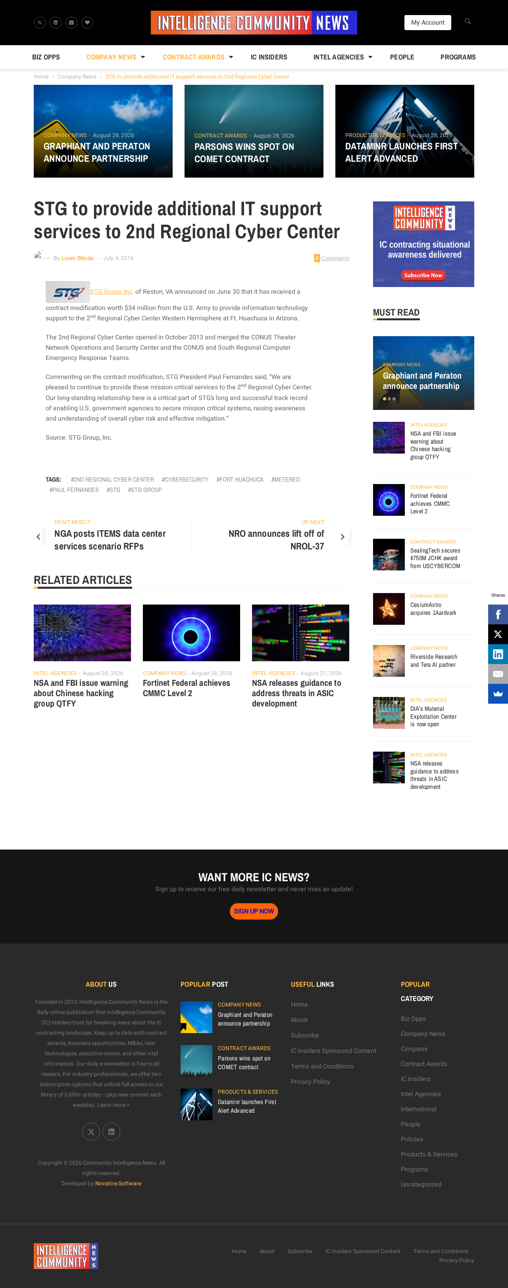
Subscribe (305, 1035)
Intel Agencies (339, 57)
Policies (412, 1139)
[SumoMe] (498, 694)
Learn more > (113, 1105)
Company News (112, 57)
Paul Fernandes (75, 489)
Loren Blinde (77, 258)
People (402, 57)
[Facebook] (498, 614)
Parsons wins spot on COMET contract (244, 152)
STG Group (146, 489)
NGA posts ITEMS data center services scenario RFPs (109, 539)
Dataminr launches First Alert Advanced (401, 152)
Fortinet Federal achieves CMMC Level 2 (186, 688)
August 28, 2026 (113, 135)
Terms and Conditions (322, 1066)
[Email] (498, 674)
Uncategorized (421, 1184)
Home (41, 77)
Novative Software (118, 1183)
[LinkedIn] (498, 654)
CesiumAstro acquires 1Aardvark (433, 608)
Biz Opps (46, 57)
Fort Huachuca (241, 479)
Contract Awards (194, 57)
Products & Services (375, 136)
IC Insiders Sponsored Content (333, 1051)
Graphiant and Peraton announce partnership (97, 152)
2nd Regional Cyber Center (114, 479)
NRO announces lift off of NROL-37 (276, 539)
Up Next (313, 522)
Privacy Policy (310, 1082)
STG (115, 489)
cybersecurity (187, 479)
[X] (498, 634)
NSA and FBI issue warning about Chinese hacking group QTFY (81, 693)
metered (287, 479)
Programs (458, 57)
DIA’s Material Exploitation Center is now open (433, 716)
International (419, 1109)
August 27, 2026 (321, 673)
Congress (414, 1049)
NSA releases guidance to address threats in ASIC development (296, 693)
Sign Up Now (254, 911)
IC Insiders (269, 57)
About (299, 1020)
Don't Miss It (72, 522)
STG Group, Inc (111, 292)
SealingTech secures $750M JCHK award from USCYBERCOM (435, 558)
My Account (427, 22)
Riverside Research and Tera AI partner (434, 660)
